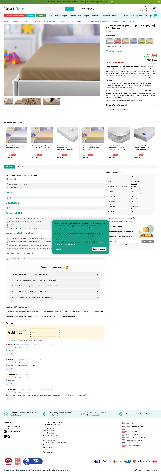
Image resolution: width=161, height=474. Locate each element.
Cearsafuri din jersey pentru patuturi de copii (23, 312)
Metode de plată (48, 433)
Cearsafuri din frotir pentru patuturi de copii (22, 316)
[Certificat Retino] (32, 461)
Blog (44, 450)
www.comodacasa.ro (132, 423)
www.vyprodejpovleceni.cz (134, 426)
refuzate (57, 242)
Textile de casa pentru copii (80, 312)
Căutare (70, 9)
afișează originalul (46, 344)
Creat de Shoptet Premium (147, 470)
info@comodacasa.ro (15, 431)
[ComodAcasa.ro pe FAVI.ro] (8, 461)
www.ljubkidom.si (131, 432)
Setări (58, 249)
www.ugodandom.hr (132, 434)
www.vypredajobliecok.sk (134, 429)
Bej (132, 176)
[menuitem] (15, 16)
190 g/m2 (134, 184)
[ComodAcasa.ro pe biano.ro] (17, 461)
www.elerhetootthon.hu (133, 440)
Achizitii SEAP (48, 445)
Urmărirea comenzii (49, 428)
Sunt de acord (99, 249)
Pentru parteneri (48, 452)
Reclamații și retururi (50, 435)
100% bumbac (135, 181)
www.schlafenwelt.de (132, 443)
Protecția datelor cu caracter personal (56, 442)
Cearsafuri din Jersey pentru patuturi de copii (120, 221)
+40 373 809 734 (14, 426)
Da (132, 191)
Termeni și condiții (49, 440)
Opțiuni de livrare (49, 431)
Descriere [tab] (9, 166)
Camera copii (98, 312)
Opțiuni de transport (116, 51)
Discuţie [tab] (20, 166)
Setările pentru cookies (62, 240)
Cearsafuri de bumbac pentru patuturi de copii (58, 316)
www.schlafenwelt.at (132, 446)
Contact (45, 438)
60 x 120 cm (135, 206)
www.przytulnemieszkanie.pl (135, 437)
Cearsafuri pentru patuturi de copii (54, 312)
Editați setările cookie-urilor (58, 470)
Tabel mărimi (47, 447)
